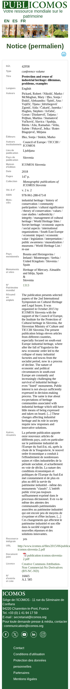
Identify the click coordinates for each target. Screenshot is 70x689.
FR (23, 21)
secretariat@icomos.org (30, 617)
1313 (26, 285)
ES (15, 21)
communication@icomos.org (23, 626)
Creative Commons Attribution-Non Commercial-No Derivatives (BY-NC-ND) (42, 567)
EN (6, 21)
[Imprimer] (64, 54)
